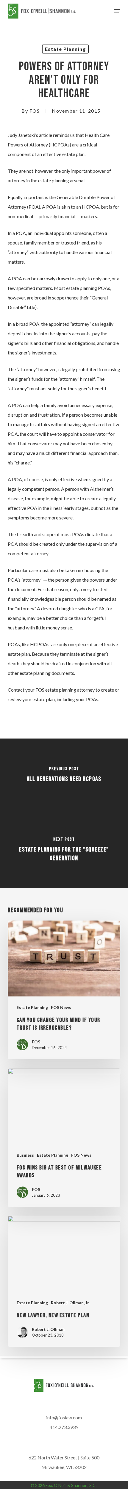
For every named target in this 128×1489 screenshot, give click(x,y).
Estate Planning (65, 49)
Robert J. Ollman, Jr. (70, 1302)
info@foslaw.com (64, 1417)
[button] (117, 11)
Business (25, 1155)
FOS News (61, 1007)
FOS (34, 111)
